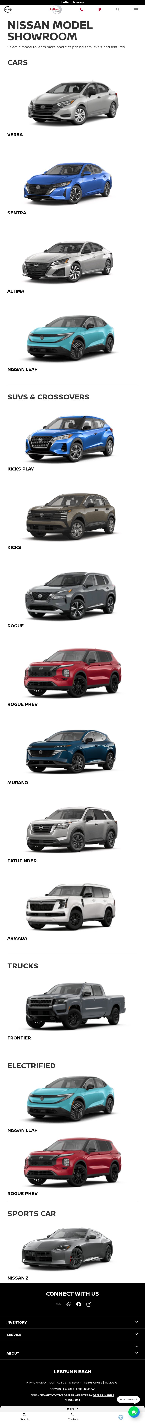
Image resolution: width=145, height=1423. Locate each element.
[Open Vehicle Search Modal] (118, 9)
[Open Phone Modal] (81, 9)
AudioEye (111, 1382)
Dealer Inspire (103, 1395)
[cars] (58, 1304)
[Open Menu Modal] (136, 9)
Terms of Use (93, 1382)
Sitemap (75, 1382)
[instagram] (89, 1304)
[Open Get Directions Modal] (100, 9)
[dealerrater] (68, 1304)
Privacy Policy (36, 1382)
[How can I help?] (134, 1412)
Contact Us (57, 1382)
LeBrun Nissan (86, 1389)
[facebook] (78, 1304)
